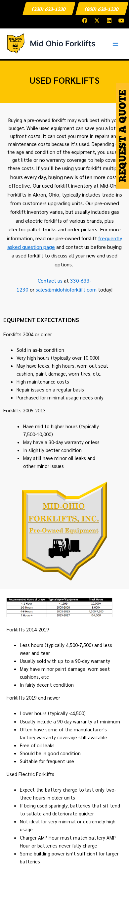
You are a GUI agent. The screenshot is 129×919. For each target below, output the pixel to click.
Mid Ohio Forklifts (63, 43)
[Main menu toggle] (115, 44)
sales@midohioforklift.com (66, 289)
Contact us (50, 280)
